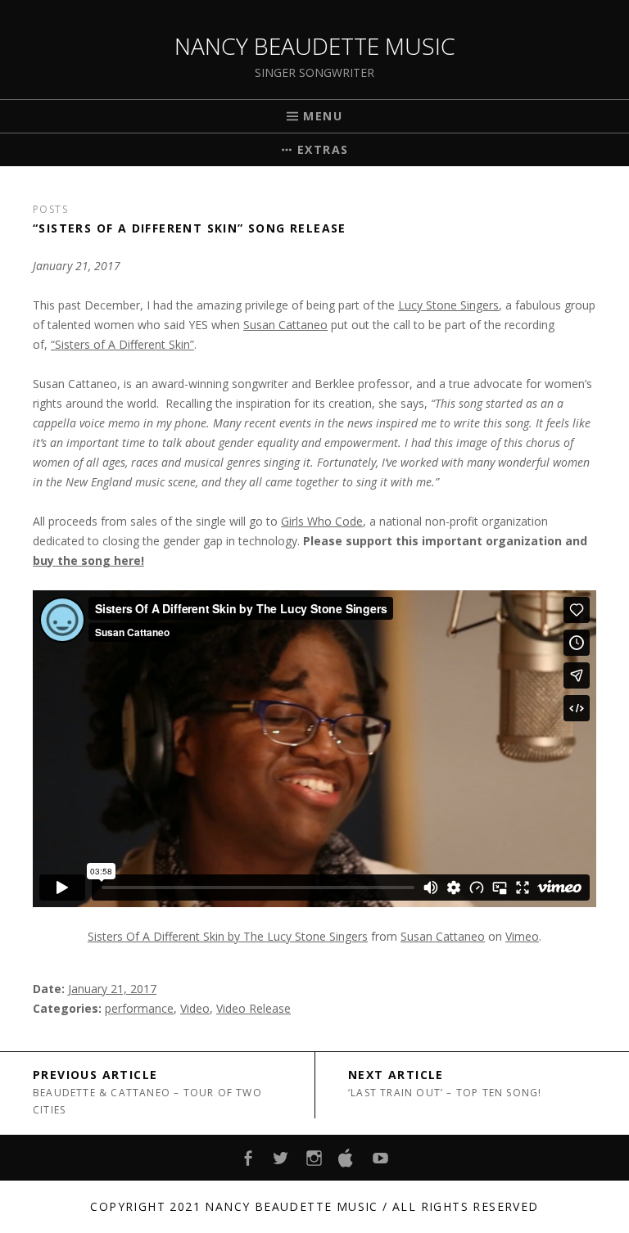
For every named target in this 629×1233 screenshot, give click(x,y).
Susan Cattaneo (285, 324)
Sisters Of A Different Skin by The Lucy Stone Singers (228, 936)
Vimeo (522, 936)
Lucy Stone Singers (448, 305)
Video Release (253, 1008)
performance (139, 1008)
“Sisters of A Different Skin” (122, 344)
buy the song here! (88, 560)
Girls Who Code (322, 521)
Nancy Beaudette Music (314, 45)
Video (195, 1008)
